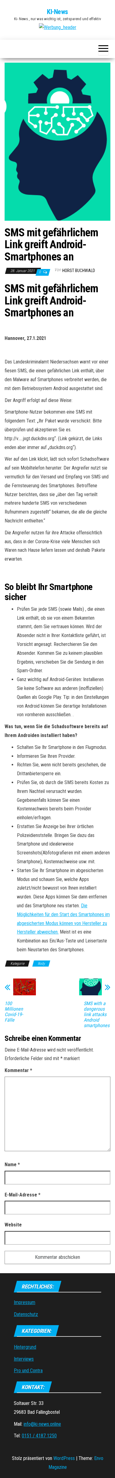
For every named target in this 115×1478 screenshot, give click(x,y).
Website (13, 1225)
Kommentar (18, 1070)
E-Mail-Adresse (22, 1195)
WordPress (64, 1458)
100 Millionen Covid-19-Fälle (14, 1012)
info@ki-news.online (42, 1424)
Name (12, 1164)
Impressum (24, 1302)
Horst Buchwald (78, 270)
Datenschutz (26, 1314)
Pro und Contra (28, 1370)
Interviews (24, 1359)
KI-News (57, 12)
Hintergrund (25, 1347)
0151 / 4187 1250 (39, 1436)
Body (41, 963)
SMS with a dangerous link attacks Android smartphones (96, 1014)
